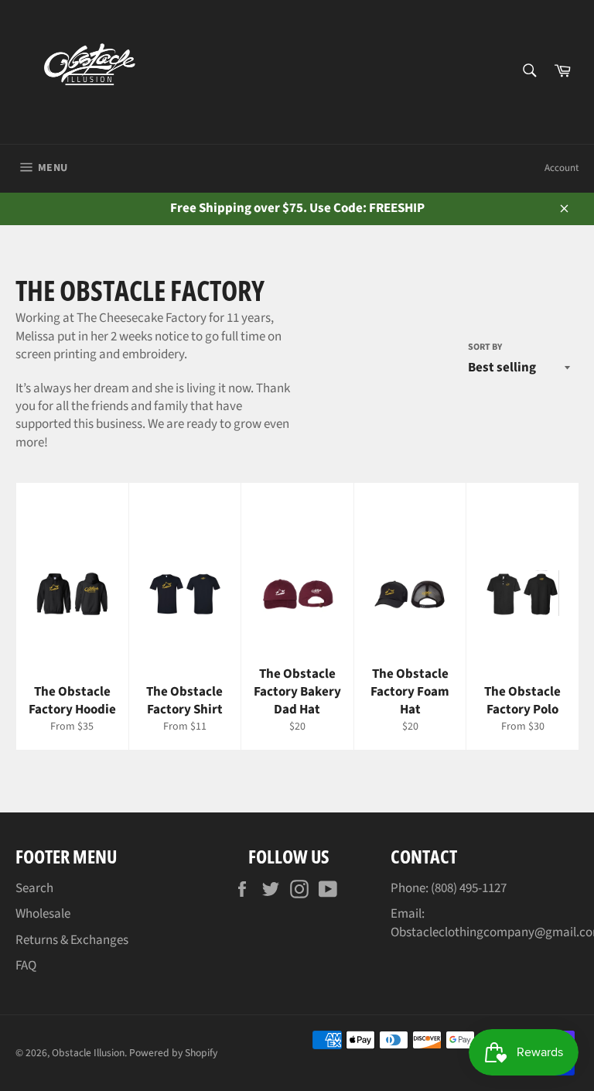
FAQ (25, 965)
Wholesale (42, 914)
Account (561, 168)
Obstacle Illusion (88, 1052)
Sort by (485, 347)
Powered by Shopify (173, 1052)
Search (34, 888)
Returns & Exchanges (71, 940)
